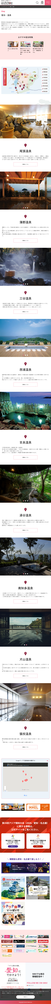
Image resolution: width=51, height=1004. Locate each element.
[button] (23, 207)
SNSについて (31, 985)
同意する (25, 997)
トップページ (4, 6)
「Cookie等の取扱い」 (30, 993)
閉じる (25, 795)
